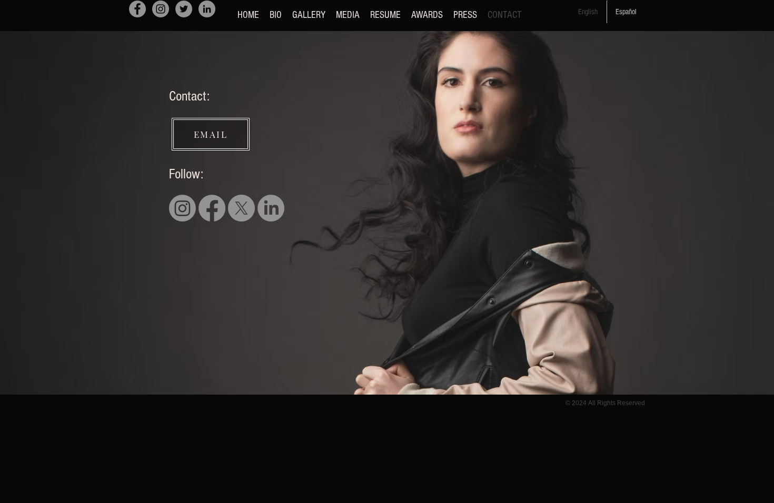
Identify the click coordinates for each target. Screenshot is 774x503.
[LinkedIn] (207, 9)
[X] (241, 208)
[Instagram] (160, 9)
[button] (309, 15)
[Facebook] (137, 9)
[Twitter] (183, 9)
